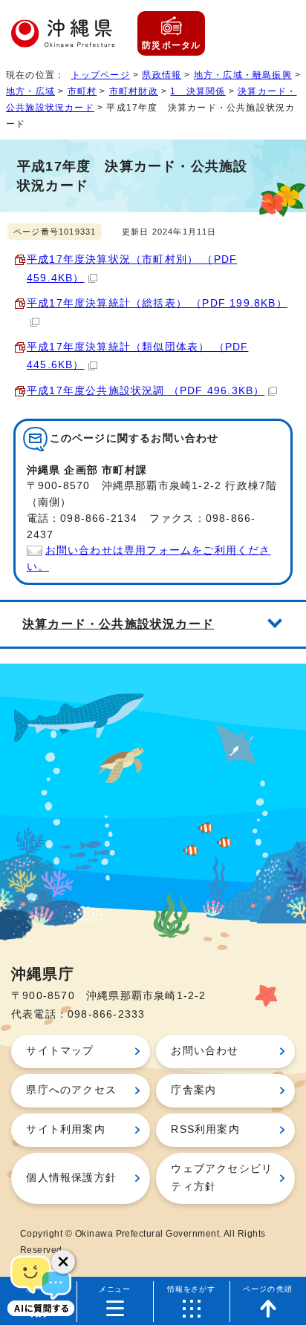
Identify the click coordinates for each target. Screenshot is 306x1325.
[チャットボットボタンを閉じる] (63, 1262)
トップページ (100, 75)
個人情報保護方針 (71, 1177)
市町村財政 (133, 91)
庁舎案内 (193, 1090)
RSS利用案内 (205, 1129)
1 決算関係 (197, 91)
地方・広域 (30, 91)
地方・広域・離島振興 (243, 75)
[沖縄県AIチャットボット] (40, 1284)
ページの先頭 (268, 1289)
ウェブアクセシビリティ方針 (222, 1177)
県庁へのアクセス (71, 1090)
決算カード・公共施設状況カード (118, 623)
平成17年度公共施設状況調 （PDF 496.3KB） (145, 390)
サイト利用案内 (65, 1129)
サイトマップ (60, 1050)
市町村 (82, 91)
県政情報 (161, 75)
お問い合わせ (204, 1050)
